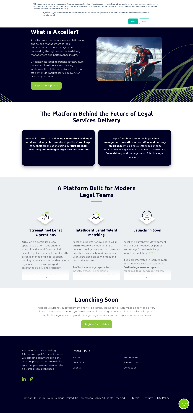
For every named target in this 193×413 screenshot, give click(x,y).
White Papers (132, 362)
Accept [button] (133, 21)
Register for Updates (46, 85)
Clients (77, 367)
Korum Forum (132, 357)
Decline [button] (144, 21)
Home (76, 357)
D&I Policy (163, 398)
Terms (135, 398)
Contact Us (130, 367)
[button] (45, 277)
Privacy (148, 398)
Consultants (80, 362)
